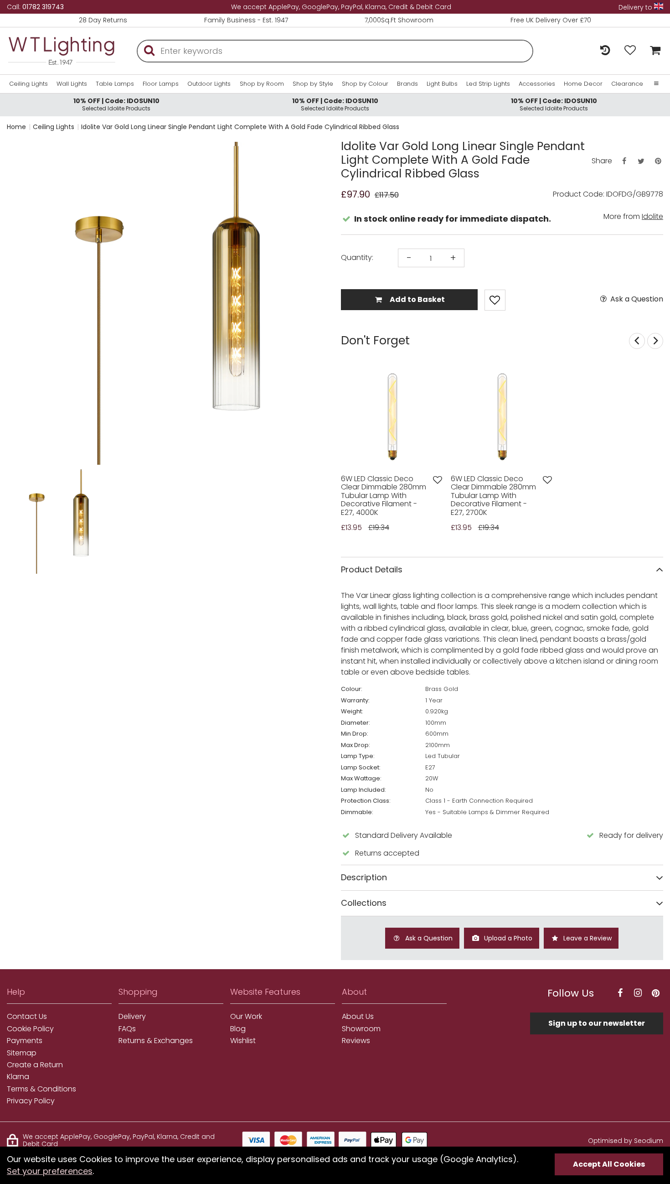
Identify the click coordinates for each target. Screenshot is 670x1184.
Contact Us (27, 1017)
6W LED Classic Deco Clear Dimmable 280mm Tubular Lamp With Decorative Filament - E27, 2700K (493, 496)
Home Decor (583, 84)
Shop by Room (262, 84)
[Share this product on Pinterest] (658, 161)
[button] (25, 521)
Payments (24, 1041)
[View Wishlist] (630, 50)
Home (16, 126)
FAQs (127, 1029)
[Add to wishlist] (437, 480)
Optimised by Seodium (625, 1140)
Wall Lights (72, 84)
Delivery (132, 1017)
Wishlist (243, 1041)
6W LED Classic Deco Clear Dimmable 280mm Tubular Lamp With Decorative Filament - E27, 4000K (383, 496)
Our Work (246, 1017)
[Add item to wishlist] (494, 300)
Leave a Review (587, 938)
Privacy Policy (31, 1101)
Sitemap (21, 1053)
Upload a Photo (507, 938)
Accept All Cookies (609, 1164)
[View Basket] (653, 50)
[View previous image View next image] (392, 416)
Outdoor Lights (209, 84)
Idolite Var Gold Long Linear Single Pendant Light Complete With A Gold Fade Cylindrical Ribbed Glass (240, 126)
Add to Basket (416, 299)
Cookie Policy (30, 1029)
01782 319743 (43, 6)
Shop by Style (313, 84)
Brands (407, 84)
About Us (358, 1017)
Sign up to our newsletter (596, 1023)
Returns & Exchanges (156, 1041)
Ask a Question (635, 299)
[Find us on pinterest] (655, 993)
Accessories (537, 84)
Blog (238, 1029)
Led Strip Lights (488, 84)
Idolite (652, 216)
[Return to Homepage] (61, 51)
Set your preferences (50, 1171)
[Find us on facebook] (619, 993)
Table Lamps (115, 84)
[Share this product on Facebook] (624, 161)
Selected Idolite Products (116, 104)
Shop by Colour (365, 84)
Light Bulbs (442, 84)
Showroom (361, 1029)
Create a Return (35, 1065)
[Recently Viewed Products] (605, 50)
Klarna (18, 1077)
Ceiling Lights (28, 84)
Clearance (627, 84)
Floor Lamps (161, 84)
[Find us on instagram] (637, 993)
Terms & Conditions (41, 1089)
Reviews (356, 1041)
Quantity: (357, 258)
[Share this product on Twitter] (641, 161)
